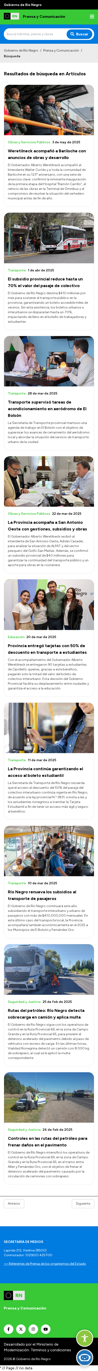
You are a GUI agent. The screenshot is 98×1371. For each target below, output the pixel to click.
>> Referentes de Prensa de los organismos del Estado (45, 1264)
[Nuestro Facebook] (8, 1329)
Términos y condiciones (51, 1350)
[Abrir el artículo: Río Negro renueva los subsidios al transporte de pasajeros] (49, 851)
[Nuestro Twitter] (21, 1329)
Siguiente (83, 1204)
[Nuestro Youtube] (45, 1329)
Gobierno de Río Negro (21, 50)
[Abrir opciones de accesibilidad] (84, 1338)
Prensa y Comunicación (61, 50)
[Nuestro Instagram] (33, 1329)
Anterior (14, 1204)
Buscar (82, 34)
